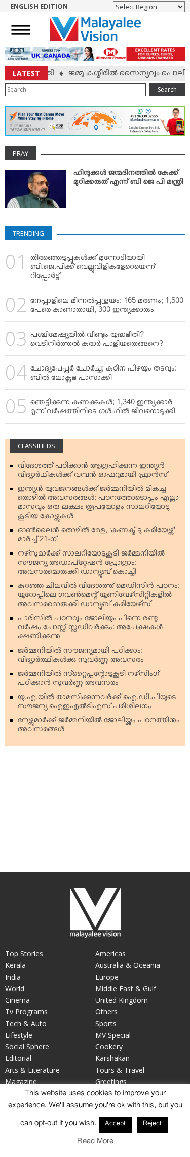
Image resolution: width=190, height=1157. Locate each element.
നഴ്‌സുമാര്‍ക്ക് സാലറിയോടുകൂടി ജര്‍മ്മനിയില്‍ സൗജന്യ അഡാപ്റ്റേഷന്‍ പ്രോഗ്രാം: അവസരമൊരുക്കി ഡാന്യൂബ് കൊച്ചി (91, 564)
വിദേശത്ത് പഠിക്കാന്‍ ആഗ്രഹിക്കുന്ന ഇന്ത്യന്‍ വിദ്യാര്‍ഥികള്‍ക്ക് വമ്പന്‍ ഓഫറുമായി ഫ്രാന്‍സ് (93, 472)
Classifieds (36, 445)
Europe (107, 977)
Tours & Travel (119, 1070)
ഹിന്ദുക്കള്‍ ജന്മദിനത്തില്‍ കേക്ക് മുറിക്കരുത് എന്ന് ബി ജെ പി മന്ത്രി (128, 179)
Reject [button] (152, 1124)
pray (20, 153)
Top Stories (24, 953)
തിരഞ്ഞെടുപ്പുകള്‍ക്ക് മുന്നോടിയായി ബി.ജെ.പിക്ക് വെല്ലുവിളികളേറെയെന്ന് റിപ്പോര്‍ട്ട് (92, 269)
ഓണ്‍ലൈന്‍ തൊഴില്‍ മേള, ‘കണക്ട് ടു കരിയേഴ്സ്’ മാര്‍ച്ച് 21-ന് (96, 537)
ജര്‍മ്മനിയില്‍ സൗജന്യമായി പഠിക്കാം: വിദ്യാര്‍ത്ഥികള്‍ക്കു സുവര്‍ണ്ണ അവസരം (81, 657)
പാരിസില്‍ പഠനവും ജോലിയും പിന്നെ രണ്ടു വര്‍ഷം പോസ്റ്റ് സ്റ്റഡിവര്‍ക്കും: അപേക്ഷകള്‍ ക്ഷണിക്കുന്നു (90, 629)
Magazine (21, 1081)
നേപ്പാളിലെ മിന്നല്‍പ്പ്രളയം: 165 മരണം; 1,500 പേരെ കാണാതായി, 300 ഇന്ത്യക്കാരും (106, 307)
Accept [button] (115, 1124)
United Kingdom (121, 1000)
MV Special (113, 1035)
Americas (110, 953)
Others (106, 1011)
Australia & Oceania (127, 965)
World (14, 988)
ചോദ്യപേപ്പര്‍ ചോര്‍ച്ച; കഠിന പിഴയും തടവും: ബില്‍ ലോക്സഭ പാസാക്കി (103, 375)
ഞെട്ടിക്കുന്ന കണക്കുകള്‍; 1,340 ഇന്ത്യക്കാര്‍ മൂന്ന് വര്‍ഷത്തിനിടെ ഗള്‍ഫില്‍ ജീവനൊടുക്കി (102, 409)
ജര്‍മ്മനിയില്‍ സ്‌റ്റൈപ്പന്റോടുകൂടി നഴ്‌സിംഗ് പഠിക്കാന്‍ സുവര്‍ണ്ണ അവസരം (88, 680)
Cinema (17, 1000)
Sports (106, 1023)
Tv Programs (26, 1011)
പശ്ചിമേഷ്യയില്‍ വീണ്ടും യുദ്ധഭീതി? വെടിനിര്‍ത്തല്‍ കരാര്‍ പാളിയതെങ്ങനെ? (96, 341)
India (13, 977)
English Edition (39, 6)
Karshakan (112, 1058)
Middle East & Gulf (125, 988)
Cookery (109, 1046)
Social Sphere (27, 1046)
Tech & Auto (26, 1023)
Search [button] (167, 89)
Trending (28, 233)
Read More (95, 1143)
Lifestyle (18, 1035)
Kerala (15, 965)
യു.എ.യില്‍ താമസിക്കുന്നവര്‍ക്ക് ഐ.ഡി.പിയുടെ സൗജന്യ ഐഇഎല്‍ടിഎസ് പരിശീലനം (97, 704)
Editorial (18, 1058)
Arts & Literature (32, 1070)
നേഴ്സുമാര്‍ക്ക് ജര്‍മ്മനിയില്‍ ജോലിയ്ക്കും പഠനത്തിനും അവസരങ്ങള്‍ (99, 727)
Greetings (111, 1081)
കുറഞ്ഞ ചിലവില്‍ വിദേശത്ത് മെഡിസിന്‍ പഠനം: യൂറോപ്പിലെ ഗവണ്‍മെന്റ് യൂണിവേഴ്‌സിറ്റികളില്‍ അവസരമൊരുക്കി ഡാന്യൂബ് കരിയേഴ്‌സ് (99, 597)
